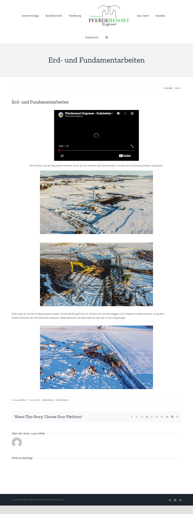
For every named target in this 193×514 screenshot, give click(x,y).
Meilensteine (48, 400)
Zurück (169, 88)
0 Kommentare (62, 400)
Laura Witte (20, 400)
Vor (177, 88)
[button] (168, 16)
